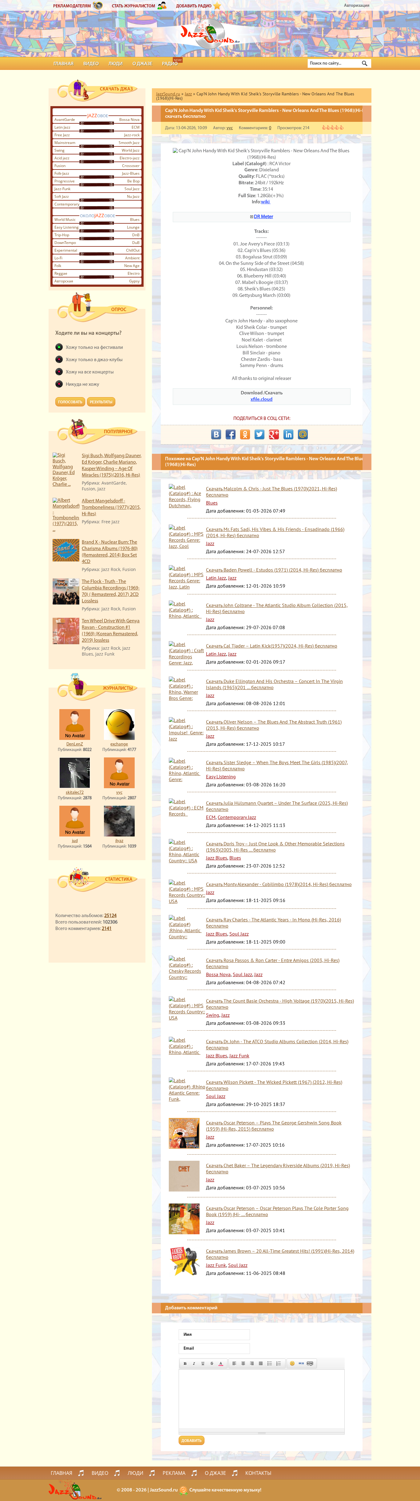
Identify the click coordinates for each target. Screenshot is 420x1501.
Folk (57, 265)
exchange (119, 744)
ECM (136, 127)
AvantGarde (64, 119)
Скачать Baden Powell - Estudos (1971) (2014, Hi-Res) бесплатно (274, 570)
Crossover (131, 165)
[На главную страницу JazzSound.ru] (210, 31)
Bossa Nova (129, 119)
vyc (119, 792)
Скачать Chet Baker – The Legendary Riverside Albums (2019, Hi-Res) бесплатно (278, 1168)
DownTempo (65, 242)
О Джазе (142, 64)
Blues (135, 219)
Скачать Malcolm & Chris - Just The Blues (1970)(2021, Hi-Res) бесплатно (271, 491)
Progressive (64, 181)
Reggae (60, 273)
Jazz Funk (239, 1055)
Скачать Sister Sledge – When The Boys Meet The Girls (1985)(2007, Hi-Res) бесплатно (277, 765)
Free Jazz (62, 135)
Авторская (63, 281)
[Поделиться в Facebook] (231, 434)
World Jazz (131, 150)
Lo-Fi (58, 258)
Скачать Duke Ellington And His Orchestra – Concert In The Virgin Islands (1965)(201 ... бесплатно (274, 684)
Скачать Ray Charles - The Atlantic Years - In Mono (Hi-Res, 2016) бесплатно (273, 922)
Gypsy (134, 281)
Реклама (174, 1473)
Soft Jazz (61, 196)
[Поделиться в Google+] (274, 434)
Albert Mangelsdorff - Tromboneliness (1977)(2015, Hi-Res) (111, 508)
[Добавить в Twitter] (259, 434)
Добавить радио (194, 6)
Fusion (59, 165)
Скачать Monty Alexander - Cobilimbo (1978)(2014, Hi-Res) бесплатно (279, 884)
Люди (116, 64)
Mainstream (64, 142)
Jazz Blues (216, 858)
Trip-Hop (61, 235)
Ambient (132, 258)
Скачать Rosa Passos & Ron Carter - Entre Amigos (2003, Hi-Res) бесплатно (272, 963)
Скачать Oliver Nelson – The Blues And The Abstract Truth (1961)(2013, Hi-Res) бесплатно (274, 725)
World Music (65, 219)
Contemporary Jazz (237, 817)
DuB (136, 242)
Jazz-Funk (62, 188)
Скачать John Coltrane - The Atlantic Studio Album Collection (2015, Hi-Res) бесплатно (277, 608)
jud (75, 841)
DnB (136, 235)
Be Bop (133, 181)
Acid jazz (61, 158)
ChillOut (133, 250)
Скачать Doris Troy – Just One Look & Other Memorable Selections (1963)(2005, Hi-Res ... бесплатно (275, 846)
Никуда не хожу (82, 384)
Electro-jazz (130, 158)
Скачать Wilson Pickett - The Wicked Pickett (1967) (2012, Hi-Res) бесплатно (274, 1085)
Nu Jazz (133, 196)
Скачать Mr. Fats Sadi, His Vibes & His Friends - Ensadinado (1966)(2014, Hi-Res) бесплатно (275, 532)
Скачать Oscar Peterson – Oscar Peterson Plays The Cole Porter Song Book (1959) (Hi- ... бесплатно (277, 1211)
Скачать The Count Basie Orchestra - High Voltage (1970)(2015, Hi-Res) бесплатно (280, 1004)
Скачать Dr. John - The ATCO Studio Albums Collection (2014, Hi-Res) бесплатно (277, 1044)
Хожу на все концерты (90, 372)
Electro (134, 273)
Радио (170, 64)
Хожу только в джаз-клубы (94, 359)
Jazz (210, 543)
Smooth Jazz (129, 142)
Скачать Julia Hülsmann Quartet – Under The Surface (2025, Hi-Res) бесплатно (277, 806)
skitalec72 (75, 792)
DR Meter (263, 216)
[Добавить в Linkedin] (288, 434)
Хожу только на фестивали (94, 347)
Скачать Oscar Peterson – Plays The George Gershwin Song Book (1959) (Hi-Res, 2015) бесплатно (274, 1126)
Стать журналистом (133, 6)
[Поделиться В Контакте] (216, 434)
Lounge (133, 227)
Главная (63, 64)
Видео (91, 64)
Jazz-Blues (131, 173)
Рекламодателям (72, 6)
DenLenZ (74, 744)
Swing (59, 150)
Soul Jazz (132, 188)
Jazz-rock (132, 135)
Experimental (65, 250)
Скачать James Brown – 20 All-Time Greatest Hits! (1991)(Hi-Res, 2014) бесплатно (280, 1254)
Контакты (258, 1473)
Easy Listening (66, 227)
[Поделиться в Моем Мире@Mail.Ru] (303, 434)
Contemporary (66, 204)
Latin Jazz (62, 127)
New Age (132, 265)
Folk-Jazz (61, 173)
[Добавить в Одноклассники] (245, 434)
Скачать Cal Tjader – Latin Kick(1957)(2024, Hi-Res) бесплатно (271, 646)
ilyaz (119, 841)
